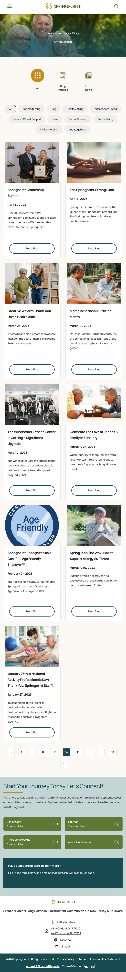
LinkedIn (66, 946)
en (86, 966)
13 (56, 751)
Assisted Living (31, 109)
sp (92, 966)
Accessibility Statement (105, 959)
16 (91, 751)
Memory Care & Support (27, 119)
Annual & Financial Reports (43, 966)
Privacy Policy (65, 959)
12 (44, 751)
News (55, 119)
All (10, 109)
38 (114, 751)
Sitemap (82, 959)
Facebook (66, 940)
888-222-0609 (66, 922)
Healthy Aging (75, 109)
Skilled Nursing (49, 129)
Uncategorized (77, 129)
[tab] (37, 80)
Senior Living (105, 119)
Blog (53, 109)
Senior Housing (78, 119)
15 (79, 751)
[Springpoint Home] (63, 9)
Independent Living (105, 109)
